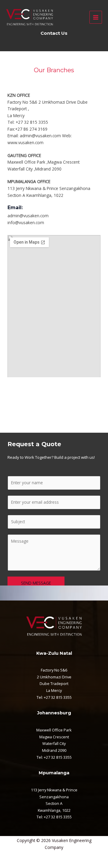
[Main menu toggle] (95, 17)
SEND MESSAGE (36, 583)
